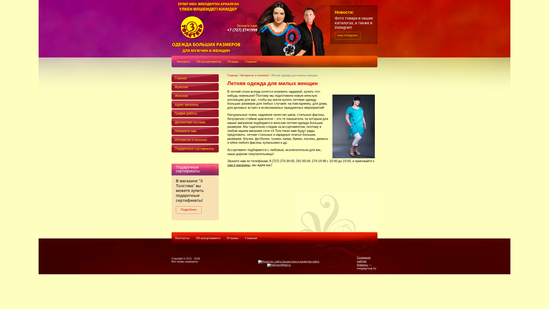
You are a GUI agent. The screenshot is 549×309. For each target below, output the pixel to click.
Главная (232, 75)
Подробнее (189, 209)
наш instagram (348, 35)
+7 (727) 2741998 (242, 30)
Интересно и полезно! (254, 75)
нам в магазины (238, 165)
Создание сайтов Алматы (364, 261)
